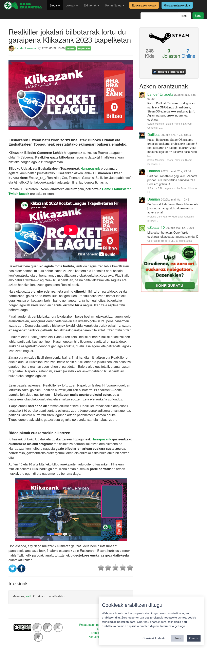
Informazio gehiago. (173, 626)
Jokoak (71, 5)
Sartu (198, 16)
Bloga (54, 5)
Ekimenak (90, 5)
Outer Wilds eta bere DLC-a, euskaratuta (169, 240)
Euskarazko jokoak (144, 5)
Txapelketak (84, 48)
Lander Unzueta (25, 48)
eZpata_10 (156, 227)
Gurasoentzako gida (177, 5)
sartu (29, 596)
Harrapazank (90, 168)
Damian (153, 170)
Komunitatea (113, 5)
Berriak (70, 48)
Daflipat (153, 134)
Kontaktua (95, 637)
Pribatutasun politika (92, 625)
